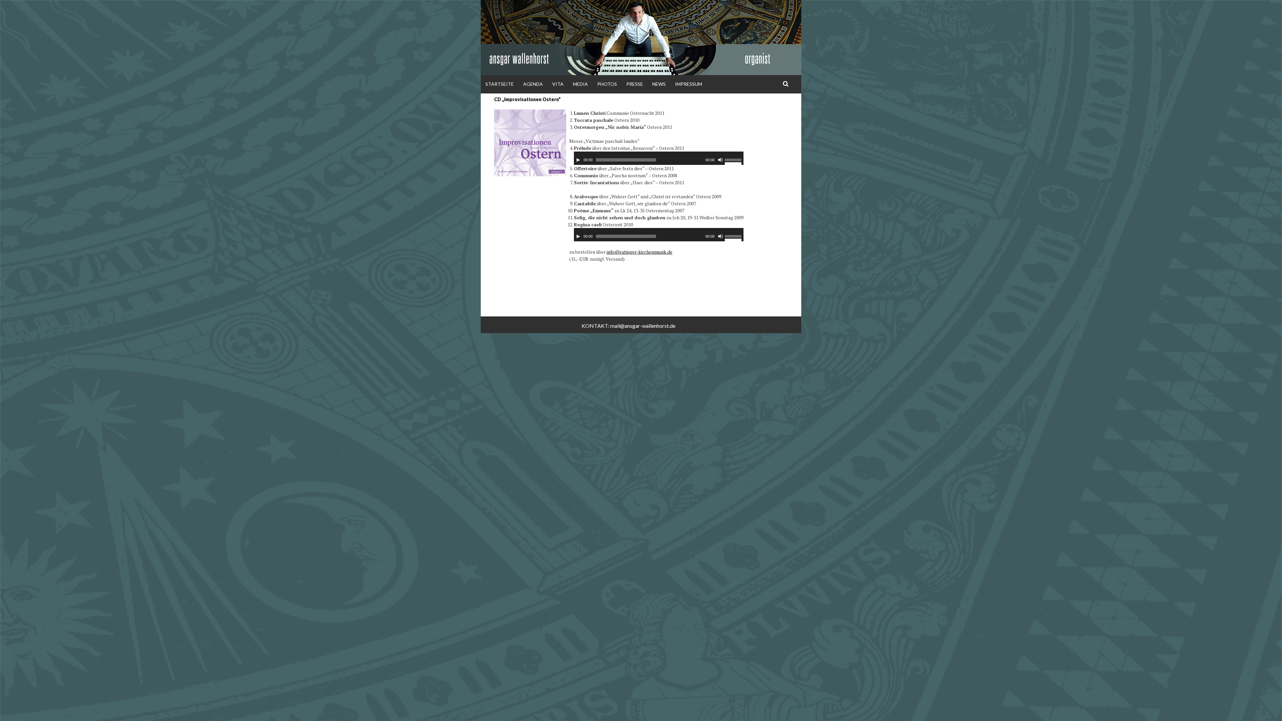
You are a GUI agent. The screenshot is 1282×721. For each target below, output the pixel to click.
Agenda (533, 84)
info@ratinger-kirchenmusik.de (639, 252)
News (659, 84)
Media (580, 84)
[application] (658, 158)
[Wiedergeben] (578, 160)
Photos (607, 84)
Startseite (499, 84)
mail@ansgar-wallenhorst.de (642, 325)
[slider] (734, 161)
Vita (558, 84)
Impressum (688, 84)
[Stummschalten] (720, 160)
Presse (634, 84)
